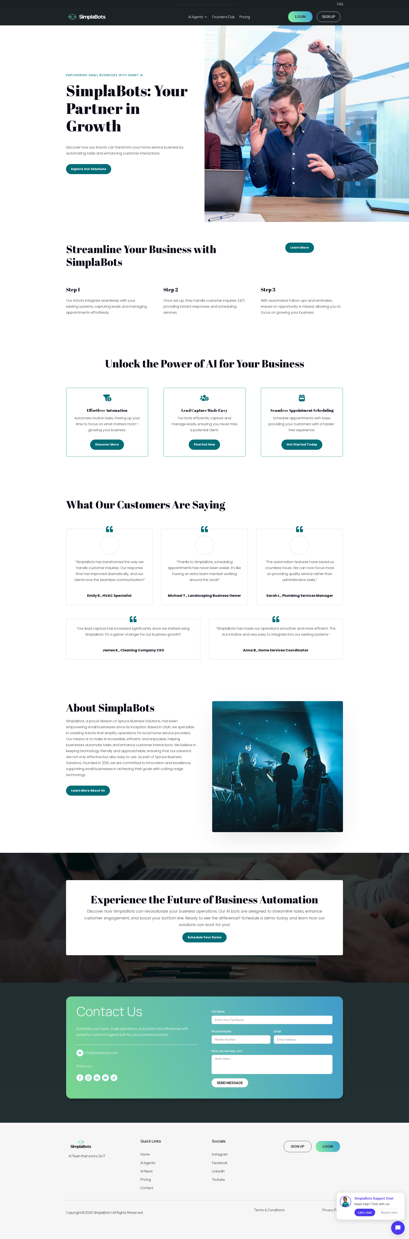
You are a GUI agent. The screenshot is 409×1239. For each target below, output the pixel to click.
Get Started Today (302, 444)
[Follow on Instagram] (88, 1077)
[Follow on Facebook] (79, 1077)
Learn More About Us (88, 790)
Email (277, 1031)
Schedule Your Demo (204, 937)
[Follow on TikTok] (114, 1077)
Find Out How (204, 444)
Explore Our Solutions (88, 169)
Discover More (107, 444)
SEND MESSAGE (230, 1082)
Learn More (299, 247)
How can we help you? (227, 1051)
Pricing (244, 17)
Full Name (218, 1011)
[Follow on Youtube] (105, 1077)
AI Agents (195, 17)
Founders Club (223, 17)
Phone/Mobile (221, 1031)
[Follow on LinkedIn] (97, 1077)
